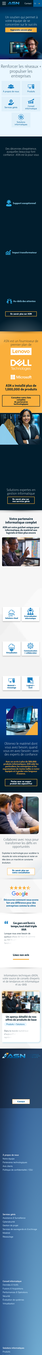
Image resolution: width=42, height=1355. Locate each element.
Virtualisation (9, 1303)
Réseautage (8, 1237)
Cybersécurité (9, 1222)
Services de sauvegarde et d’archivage (20, 1229)
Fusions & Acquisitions (13, 1288)
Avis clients (8, 1166)
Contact (28, 3)
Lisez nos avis (21, 955)
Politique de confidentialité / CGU (18, 1170)
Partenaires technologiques (15, 1162)
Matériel (6, 1233)
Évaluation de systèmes (13, 1300)
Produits (6, 1351)
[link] (21, 1012)
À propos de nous (11, 1155)
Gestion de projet (10, 1225)
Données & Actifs (10, 1285)
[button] (4, 3)
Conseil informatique (12, 1281)
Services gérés (9, 1214)
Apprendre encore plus (21, 30)
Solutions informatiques (13, 1348)
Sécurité (6, 1296)
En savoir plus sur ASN (21, 314)
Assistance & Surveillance (14, 1218)
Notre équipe (8, 1158)
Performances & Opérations (15, 1292)
